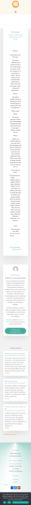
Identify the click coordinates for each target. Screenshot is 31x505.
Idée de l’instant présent (19, 355)
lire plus (7, 373)
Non (9, 502)
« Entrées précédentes (9, 434)
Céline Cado (14, 35)
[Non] (29, 499)
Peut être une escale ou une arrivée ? (15, 353)
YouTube (5, 485)
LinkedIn (15, 482)
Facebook (15, 479)
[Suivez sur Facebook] (12, 487)
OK (5, 502)
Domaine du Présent (15, 464)
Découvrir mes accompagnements (15, 331)
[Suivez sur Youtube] (19, 487)
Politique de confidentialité (20, 502)
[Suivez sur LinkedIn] (15, 487)
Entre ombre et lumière (11, 381)
